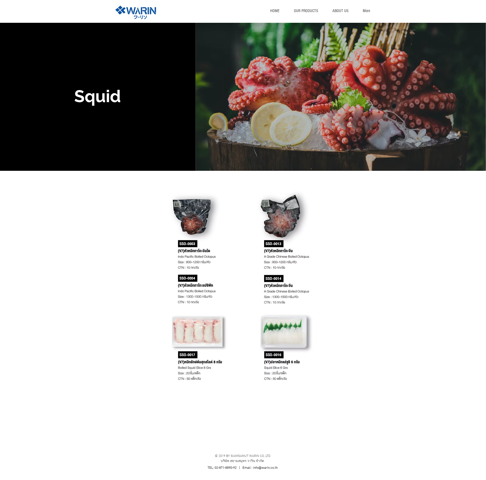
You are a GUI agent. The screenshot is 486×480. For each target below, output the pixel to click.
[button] (306, 11)
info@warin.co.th (265, 468)
